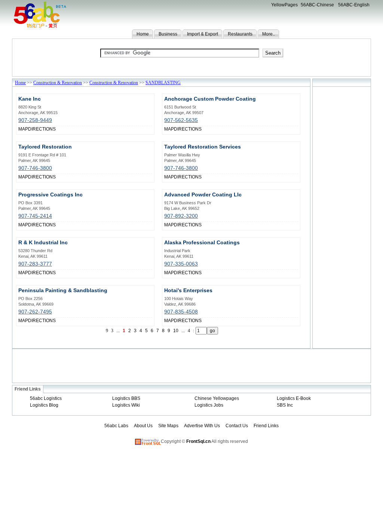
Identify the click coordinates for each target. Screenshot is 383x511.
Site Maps (168, 425)
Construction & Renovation (57, 82)
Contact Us (237, 425)
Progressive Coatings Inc (50, 195)
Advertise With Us (202, 425)
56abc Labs (116, 425)
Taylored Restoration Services (202, 147)
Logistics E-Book (294, 398)
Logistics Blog (44, 405)
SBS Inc (285, 405)
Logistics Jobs (208, 405)
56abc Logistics (46, 398)
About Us (143, 425)
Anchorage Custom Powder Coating (210, 99)
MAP (23, 129)
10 (175, 330)
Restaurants (240, 34)
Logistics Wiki (126, 405)
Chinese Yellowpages (216, 398)
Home (143, 34)
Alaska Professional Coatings (202, 242)
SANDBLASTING (163, 82)
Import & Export (202, 34)
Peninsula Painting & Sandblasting (62, 290)
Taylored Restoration (45, 147)
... (183, 330)
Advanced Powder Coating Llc (203, 195)
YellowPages (284, 4)
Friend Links (266, 425)
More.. (268, 34)
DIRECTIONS (42, 129)
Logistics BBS (126, 398)
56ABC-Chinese (317, 4)
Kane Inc (29, 99)
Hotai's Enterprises (188, 290)
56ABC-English (354, 4)
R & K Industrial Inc (43, 242)
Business (168, 34)
